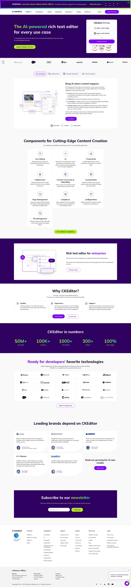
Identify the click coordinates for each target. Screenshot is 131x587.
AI (44, 537)
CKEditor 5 (29, 534)
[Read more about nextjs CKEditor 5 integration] (86, 375)
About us (77, 551)
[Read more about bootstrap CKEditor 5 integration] (45, 390)
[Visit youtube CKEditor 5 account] (112, 584)
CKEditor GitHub (64, 543)
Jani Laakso (59, 471)
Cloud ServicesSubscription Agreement (113, 546)
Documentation (64, 537)
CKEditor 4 (29, 540)
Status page (63, 545)
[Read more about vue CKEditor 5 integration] (65, 375)
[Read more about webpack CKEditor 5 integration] (107, 382)
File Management (48, 560)
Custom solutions (90, 74)
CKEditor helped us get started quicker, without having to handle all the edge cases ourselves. (64, 461)
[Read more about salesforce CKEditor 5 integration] (24, 397)
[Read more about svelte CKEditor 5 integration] (45, 397)
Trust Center (78, 540)
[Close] (128, 2)
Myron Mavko (25, 471)
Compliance (46, 555)
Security (77, 537)
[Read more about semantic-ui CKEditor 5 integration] (107, 390)
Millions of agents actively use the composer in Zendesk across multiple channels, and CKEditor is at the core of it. (30, 440)
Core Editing (47, 534)
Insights (90, 540)
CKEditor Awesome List (94, 545)
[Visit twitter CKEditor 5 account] (100, 584)
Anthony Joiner (94, 447)
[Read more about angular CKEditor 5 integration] (45, 375)
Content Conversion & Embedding (48, 546)
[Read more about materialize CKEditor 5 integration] (86, 390)
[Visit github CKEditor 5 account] (108, 584)
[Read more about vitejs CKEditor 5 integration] (24, 390)
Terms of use (110, 534)
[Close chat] (128, 570)
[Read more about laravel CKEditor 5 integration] (45, 382)
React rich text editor (94, 548)
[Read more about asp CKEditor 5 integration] (65, 382)
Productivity (47, 540)
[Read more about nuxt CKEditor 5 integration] (107, 375)
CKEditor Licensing (111, 543)
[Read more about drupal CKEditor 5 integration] (86, 382)
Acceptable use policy (112, 540)
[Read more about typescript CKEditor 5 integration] (24, 382)
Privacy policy (110, 537)
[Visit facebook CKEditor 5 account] (96, 584)
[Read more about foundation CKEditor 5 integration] (65, 390)
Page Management (48, 552)
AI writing (42, 74)
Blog (90, 543)
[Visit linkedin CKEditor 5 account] (104, 584)
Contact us (78, 543)
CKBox (28, 543)
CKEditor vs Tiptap (93, 534)
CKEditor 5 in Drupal (32, 537)
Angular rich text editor (94, 551)
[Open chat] (127, 583)
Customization (47, 550)
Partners (77, 548)
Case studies (78, 545)
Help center (63, 540)
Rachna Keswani (25, 447)
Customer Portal (64, 534)
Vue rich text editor (93, 553)
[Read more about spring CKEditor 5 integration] (65, 397)
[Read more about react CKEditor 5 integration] (24, 375)
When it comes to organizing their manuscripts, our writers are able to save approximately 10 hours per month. (100, 440)
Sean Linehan (60, 447)
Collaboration (55, 74)
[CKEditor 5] (17, 12)
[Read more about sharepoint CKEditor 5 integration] (86, 397)
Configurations (47, 558)
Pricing (77, 534)
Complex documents (72, 74)
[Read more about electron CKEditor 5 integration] (107, 397)
